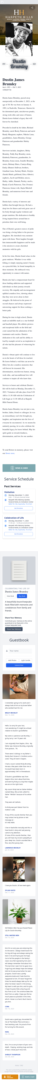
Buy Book (22, 596)
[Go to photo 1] (17, 880)
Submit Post (19, 665)
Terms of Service (25, 1071)
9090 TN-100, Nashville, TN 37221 (20, 504)
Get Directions (18, 508)
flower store (10, 453)
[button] (19, 686)
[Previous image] (4, 869)
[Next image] (33, 869)
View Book (10, 596)
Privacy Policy (13, 1071)
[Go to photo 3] (20, 880)
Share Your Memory (14, 629)
